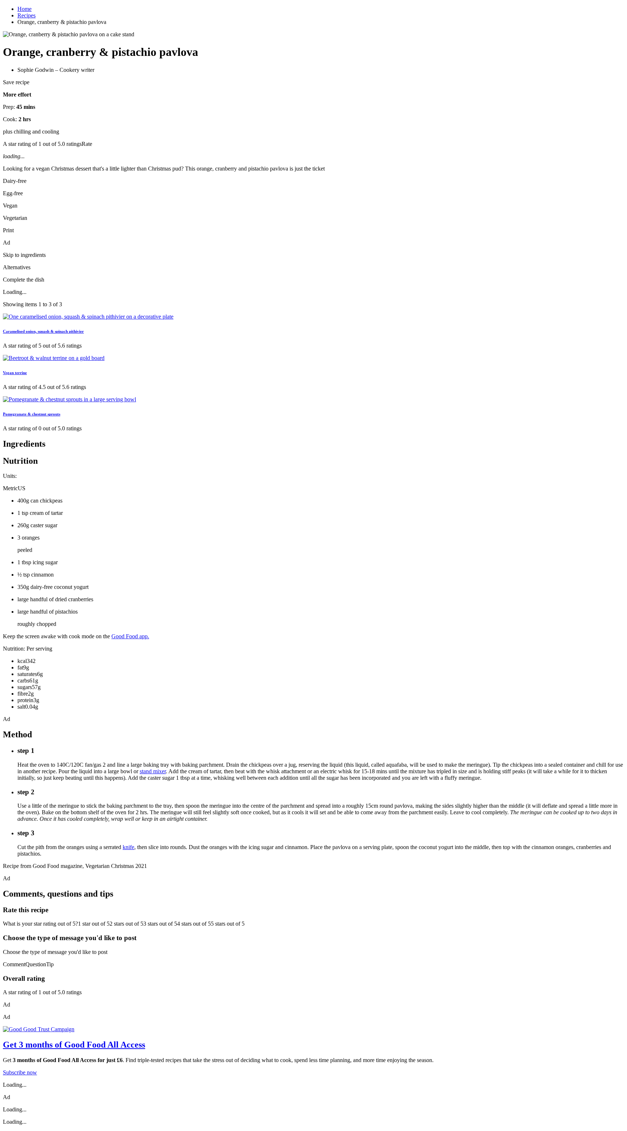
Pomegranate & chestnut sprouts (31, 414)
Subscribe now (20, 1072)
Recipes (26, 15)
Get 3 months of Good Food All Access (74, 1044)
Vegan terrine (15, 372)
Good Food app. (130, 636)
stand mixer (153, 771)
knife (128, 847)
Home (24, 9)
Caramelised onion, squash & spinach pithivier (43, 331)
